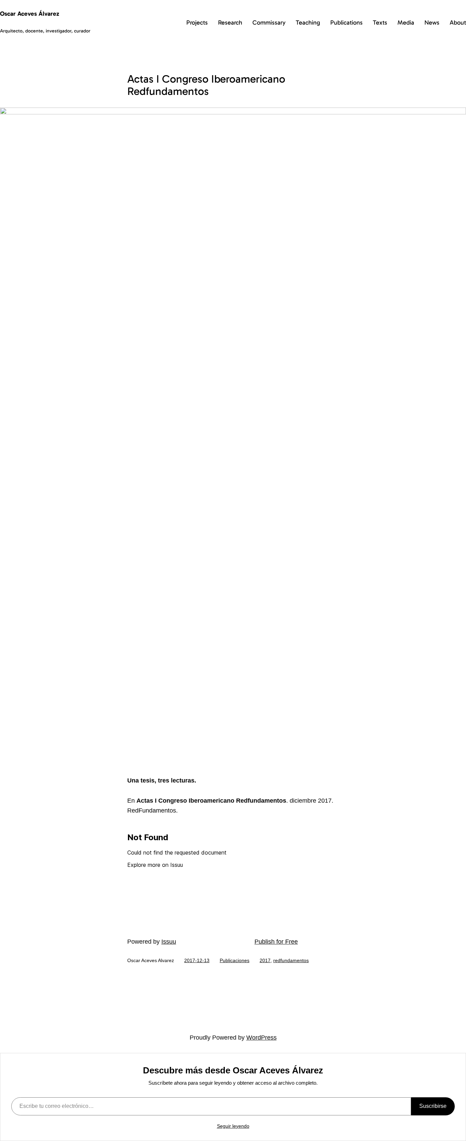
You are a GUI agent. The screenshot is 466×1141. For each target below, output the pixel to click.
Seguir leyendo (233, 1126)
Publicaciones (234, 960)
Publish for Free (276, 941)
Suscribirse (433, 1106)
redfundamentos (291, 960)
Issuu (168, 941)
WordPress (261, 1037)
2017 (265, 960)
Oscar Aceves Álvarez (29, 13)
